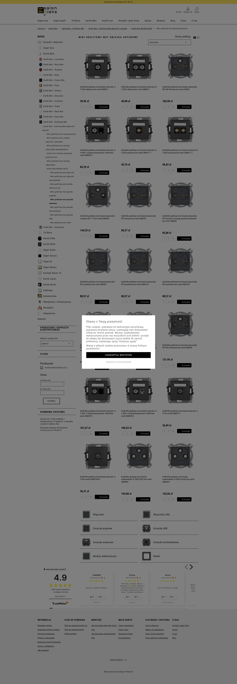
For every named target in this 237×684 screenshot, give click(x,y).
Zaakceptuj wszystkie (118, 355)
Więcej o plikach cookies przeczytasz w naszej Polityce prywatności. (116, 347)
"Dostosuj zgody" (127, 341)
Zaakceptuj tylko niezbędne (118, 362)
